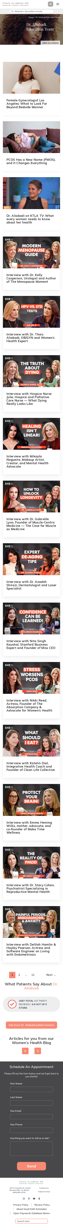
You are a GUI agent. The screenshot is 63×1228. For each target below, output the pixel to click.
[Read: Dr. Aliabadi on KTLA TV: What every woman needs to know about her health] (31, 193)
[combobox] (31, 1221)
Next (51, 975)
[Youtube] (34, 1199)
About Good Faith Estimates (31, 1209)
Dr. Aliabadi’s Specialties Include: (27, 11)
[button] (50, 4)
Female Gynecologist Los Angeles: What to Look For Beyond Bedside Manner (26, 103)
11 (33, 975)
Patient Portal (44, 1192)
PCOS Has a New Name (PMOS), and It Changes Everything (31, 161)
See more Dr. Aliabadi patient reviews (31, 1025)
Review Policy (42, 1204)
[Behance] (39, 1199)
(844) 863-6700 (19, 1192)
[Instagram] (24, 1199)
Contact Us (44, 1188)
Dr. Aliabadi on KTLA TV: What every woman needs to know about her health (30, 219)
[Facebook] (29, 1199)
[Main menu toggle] (57, 4)
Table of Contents (50, 43)
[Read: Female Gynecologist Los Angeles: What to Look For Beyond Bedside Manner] (31, 78)
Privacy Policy (20, 1204)
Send (31, 1166)
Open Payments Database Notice (31, 1213)
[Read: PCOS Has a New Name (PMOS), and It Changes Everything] (31, 137)
